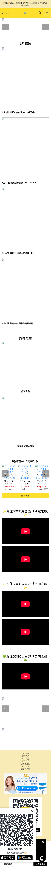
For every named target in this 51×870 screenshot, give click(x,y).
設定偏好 (8, 864)
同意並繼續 (40, 864)
